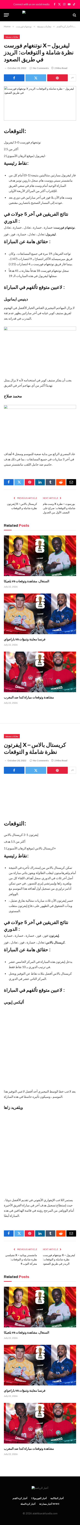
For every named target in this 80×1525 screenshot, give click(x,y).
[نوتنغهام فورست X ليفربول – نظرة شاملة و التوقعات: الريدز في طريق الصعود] (40, 103)
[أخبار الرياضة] (39, 15)
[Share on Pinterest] (57, 77)
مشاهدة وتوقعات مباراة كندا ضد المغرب (29, 697)
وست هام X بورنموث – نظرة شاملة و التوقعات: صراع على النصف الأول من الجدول (59, 508)
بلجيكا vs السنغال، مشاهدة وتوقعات (26, 581)
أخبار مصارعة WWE (49, 1503)
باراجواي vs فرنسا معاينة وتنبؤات (24, 639)
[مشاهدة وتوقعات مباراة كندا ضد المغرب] (40, 672)
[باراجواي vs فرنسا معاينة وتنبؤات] (40, 614)
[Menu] (6, 15)
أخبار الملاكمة (56, 1498)
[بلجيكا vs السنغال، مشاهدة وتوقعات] (40, 555)
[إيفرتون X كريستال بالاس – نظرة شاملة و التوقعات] (40, 796)
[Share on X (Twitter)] (35, 77)
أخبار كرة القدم (20, 1498)
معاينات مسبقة (11, 36)
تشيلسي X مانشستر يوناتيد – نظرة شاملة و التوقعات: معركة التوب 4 (21, 1259)
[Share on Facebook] (14, 77)
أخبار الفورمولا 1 (39, 1498)
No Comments (41, 68)
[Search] (74, 15)
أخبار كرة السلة (28, 1503)
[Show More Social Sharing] (72, 77)
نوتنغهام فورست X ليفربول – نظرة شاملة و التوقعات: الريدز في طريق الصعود (59, 1259)
